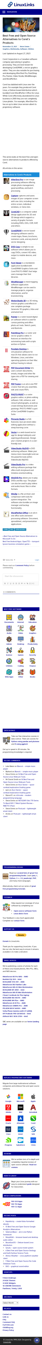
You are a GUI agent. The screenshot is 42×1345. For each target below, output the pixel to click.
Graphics (6, 49)
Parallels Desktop (19, 349)
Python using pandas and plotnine (25, 741)
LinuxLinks (7, 1342)
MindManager (17, 282)
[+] (33, 583)
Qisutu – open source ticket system (19, 1248)
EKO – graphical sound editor (17, 1266)
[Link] (27, 583)
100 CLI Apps (16, 1207)
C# (21, 878)
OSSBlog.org (8, 1327)
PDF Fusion (16, 384)
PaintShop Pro (17, 333)
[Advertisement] (21, 132)
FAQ (4, 1319)
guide (29, 1184)
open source (20, 529)
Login (37, 560)
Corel (6, 529)
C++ (17, 878)
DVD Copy (15, 247)
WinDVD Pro (16, 478)
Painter (14, 317)
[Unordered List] (19, 583)
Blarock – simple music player (26, 771)
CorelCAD (15, 212)
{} (30, 583)
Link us (6, 1317)
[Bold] (5, 583)
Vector (14, 432)
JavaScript (28, 878)
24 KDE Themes (9, 1280)
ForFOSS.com (8, 1325)
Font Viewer (16, 263)
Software (23, 49)
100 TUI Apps (16, 1204)
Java (33, 875)
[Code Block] (24, 583)
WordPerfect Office (19, 513)
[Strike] (13, 583)
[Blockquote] (21, 583)
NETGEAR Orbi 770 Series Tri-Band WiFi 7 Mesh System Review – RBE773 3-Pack (21, 803)
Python (12, 878)
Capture (14, 195)
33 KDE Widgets (9, 1283)
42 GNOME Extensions (12, 1286)
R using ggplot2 (21, 744)
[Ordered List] (16, 583)
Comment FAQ (9, 1322)
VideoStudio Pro (18, 464)
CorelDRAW (16, 230)
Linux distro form (21, 913)
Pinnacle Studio (18, 419)
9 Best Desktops (9, 1278)
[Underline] (10, 583)
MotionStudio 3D (18, 301)
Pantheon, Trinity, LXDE (12, 1288)
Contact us (7, 1314)
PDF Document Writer (20, 368)
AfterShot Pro (17, 179)
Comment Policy (22, 565)
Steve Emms (24, 46)
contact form (19, 921)
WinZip (14, 494)
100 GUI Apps (16, 1201)
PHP (34, 878)
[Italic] (7, 583)
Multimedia (14, 49)
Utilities (31, 49)
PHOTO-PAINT (17, 394)
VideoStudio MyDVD (20, 448)
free (11, 529)
